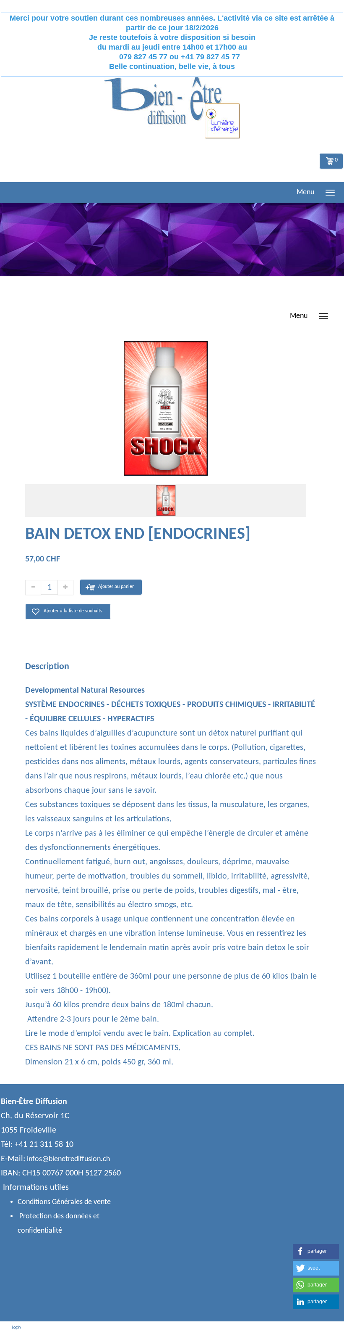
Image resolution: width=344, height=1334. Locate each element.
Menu (305, 192)
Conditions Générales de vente (64, 1202)
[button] (316, 1251)
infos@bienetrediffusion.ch (68, 1159)
